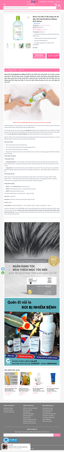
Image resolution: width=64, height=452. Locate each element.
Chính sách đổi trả (47, 412)
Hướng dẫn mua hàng (48, 415)
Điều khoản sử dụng (48, 408)
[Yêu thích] (28, 17)
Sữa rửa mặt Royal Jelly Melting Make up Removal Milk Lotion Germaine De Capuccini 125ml (11, 390)
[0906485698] (3, 273)
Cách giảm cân (26, 412)
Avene (20, 386)
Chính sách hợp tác (8, 410)
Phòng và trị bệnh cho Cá (29, 421)
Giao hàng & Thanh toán (49, 417)
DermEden (35, 386)
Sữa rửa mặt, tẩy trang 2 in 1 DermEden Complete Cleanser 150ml (53, 390)
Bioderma (42, 32)
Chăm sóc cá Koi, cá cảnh (29, 423)
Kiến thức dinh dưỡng (28, 413)
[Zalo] (2, 268)
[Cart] (55, 4)
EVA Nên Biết (43, 1)
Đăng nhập (51, 1)
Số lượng (35, 47)
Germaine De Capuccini (10, 386)
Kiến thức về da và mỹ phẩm (30, 408)
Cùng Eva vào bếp (27, 410)
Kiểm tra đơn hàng (47, 421)
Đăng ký (58, 1)
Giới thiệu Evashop (8, 408)
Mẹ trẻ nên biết (26, 417)
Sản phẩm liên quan (12, 370)
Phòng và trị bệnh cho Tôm (29, 419)
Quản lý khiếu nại (47, 419)
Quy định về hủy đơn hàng (49, 413)
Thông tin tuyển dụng (9, 412)
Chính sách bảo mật (48, 410)
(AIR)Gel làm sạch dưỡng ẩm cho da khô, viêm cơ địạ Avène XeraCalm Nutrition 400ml (24, 390)
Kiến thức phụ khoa (28, 415)
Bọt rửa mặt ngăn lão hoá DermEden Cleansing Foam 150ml (38, 390)
